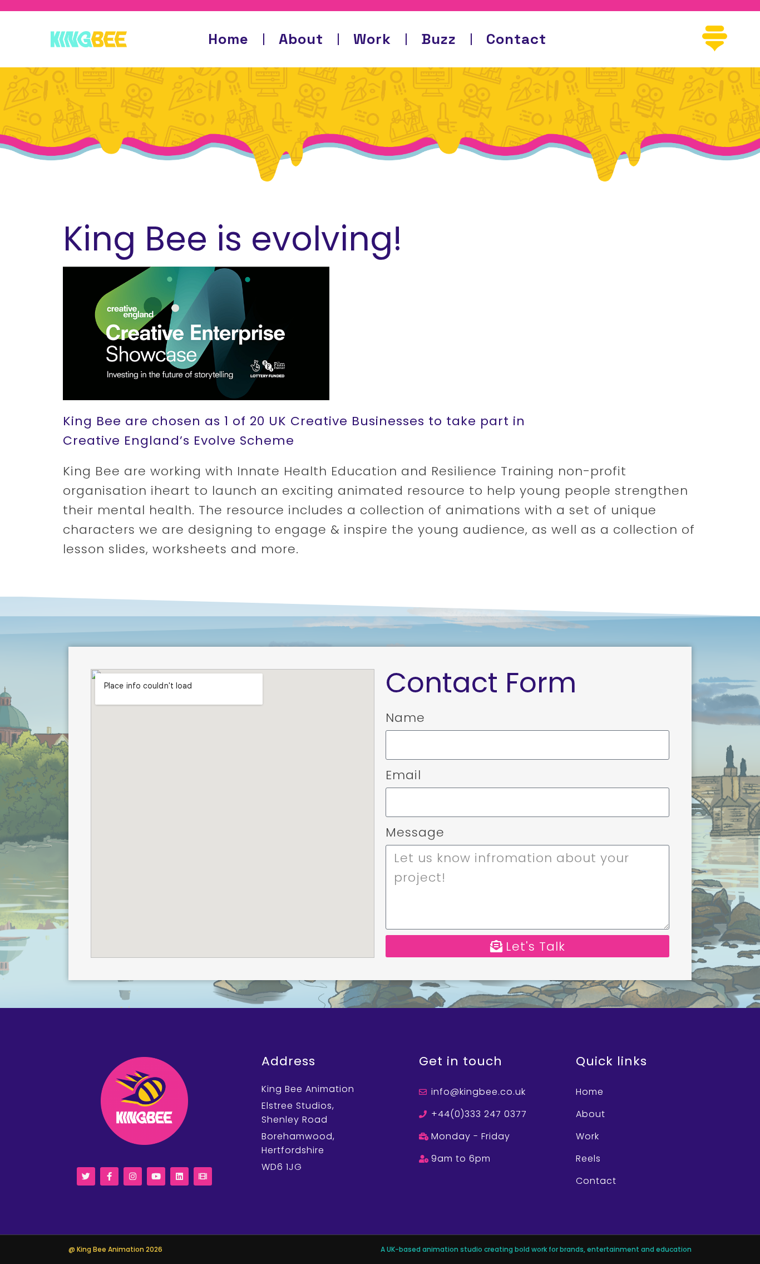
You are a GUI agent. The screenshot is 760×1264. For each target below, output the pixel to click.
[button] (714, 39)
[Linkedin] (179, 1176)
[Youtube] (156, 1176)
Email (403, 775)
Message (415, 832)
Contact (516, 38)
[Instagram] (133, 1176)
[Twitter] (86, 1176)
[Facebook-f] (109, 1176)
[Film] (203, 1176)
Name (405, 717)
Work (372, 38)
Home (228, 38)
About (301, 38)
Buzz (438, 38)
